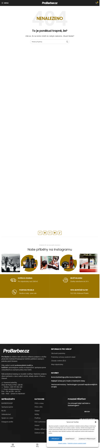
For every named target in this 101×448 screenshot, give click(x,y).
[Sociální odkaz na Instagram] (50, 233)
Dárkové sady (39, 433)
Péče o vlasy (39, 403)
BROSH (87, 411)
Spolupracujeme (7, 407)
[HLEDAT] (67, 41)
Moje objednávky (57, 364)
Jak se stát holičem (87, 419)
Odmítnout (69, 439)
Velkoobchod (6, 414)
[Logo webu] (50, 3)
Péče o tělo (39, 407)
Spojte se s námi (7, 418)
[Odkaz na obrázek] (49, 310)
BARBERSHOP (7, 403)
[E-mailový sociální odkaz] (45, 233)
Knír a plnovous (40, 422)
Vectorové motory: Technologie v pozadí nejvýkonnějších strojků (74, 385)
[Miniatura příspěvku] (75, 413)
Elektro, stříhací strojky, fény (44, 429)
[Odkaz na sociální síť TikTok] (60, 233)
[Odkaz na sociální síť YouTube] (55, 233)
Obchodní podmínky (58, 353)
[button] (96, 422)
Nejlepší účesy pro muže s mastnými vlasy (68, 381)
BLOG (3, 411)
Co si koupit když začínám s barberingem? (79, 404)
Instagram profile (7, 422)
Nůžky (37, 414)
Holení (37, 425)
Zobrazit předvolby (87, 439)
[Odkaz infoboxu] (24, 280)
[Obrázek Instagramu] (10, 263)
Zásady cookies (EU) (58, 361)
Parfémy (37, 418)
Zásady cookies (62, 443)
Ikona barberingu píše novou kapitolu (66, 377)
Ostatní (37, 411)
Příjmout (55, 439)
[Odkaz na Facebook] (40, 233)
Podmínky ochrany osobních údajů (77, 443)
